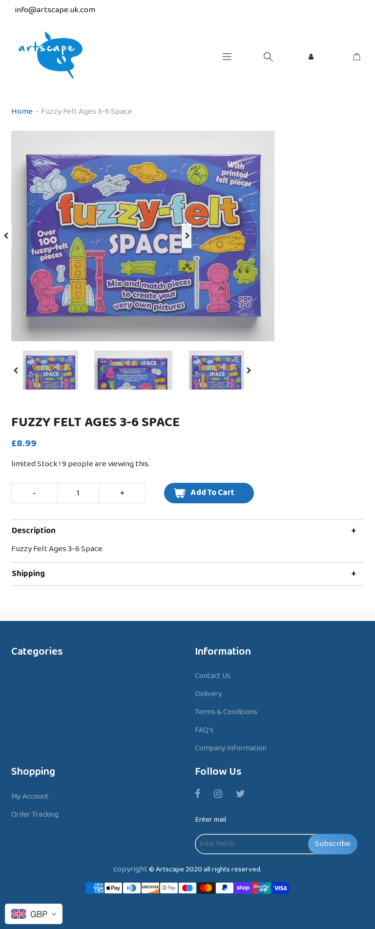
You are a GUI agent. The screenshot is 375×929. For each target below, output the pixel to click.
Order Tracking (35, 814)
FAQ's (204, 730)
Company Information (231, 748)
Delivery (208, 694)
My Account (30, 796)
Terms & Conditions (226, 712)
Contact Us (212, 675)
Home (22, 111)
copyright (130, 869)
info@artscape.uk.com (55, 10)
